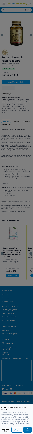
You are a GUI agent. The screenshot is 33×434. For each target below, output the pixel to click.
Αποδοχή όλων (27, 430)
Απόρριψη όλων (5, 430)
